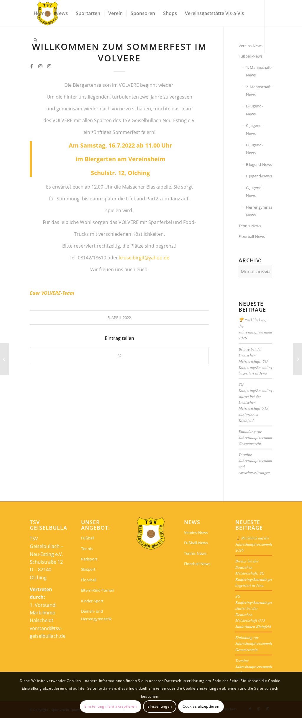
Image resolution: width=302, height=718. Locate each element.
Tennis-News (250, 225)
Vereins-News (196, 532)
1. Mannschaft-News (259, 71)
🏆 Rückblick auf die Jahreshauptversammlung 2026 (259, 329)
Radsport (89, 559)
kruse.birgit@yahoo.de (144, 257)
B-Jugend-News (254, 109)
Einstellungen (159, 706)
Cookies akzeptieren (201, 706)
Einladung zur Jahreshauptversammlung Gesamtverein (259, 437)
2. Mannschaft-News (259, 90)
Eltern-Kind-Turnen (97, 590)
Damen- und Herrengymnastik (96, 615)
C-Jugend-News (254, 129)
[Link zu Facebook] (31, 66)
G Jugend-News (254, 191)
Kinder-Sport (92, 600)
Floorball (88, 580)
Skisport (88, 569)
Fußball (87, 538)
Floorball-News (252, 236)
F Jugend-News (259, 176)
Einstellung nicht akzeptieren (110, 706)
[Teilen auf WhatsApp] (119, 355)
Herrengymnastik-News (259, 211)
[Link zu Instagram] (40, 66)
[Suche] (35, 40)
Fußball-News (250, 56)
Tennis (87, 548)
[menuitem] (40, 13)
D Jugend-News (254, 148)
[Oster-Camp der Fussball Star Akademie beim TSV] (4, 359)
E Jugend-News (259, 164)
